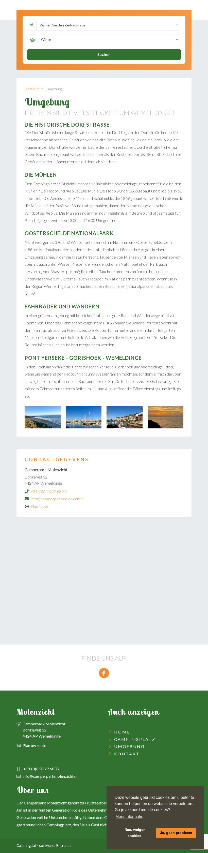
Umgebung (129, 746)
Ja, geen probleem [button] (176, 833)
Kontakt (127, 753)
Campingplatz (134, 739)
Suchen (104, 54)
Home (122, 731)
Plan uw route (34, 745)
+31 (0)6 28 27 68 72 (49, 491)
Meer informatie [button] (129, 816)
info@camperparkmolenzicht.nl (57, 498)
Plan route (39, 506)
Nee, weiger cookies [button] (135, 833)
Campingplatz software (35, 845)
